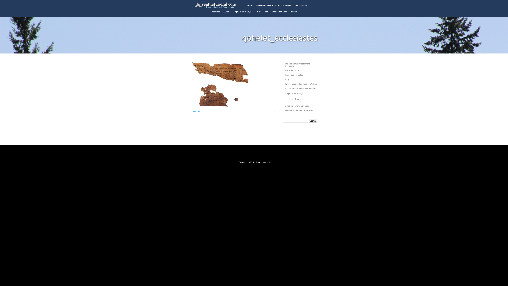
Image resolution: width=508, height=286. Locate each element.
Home (249, 5)
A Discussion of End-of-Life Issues (300, 88)
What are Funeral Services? (297, 105)
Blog (259, 12)
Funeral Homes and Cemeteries (299, 110)
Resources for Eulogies (221, 12)
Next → (271, 111)
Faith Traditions (301, 5)
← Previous (195, 111)
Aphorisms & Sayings (244, 12)
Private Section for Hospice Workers (281, 12)
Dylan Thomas (295, 99)
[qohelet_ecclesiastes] (220, 106)
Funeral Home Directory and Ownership (273, 5)
